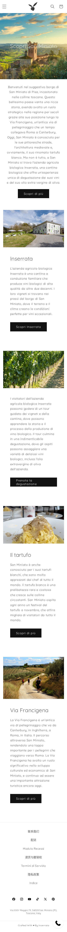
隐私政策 (33, 874)
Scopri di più (33, 193)
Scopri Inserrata (28, 327)
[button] (4, 6)
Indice (33, 883)
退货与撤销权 (33, 857)
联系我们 (33, 831)
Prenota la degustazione (26, 482)
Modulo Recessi (33, 848)
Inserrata (44, 925)
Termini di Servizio (33, 865)
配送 (33, 840)
